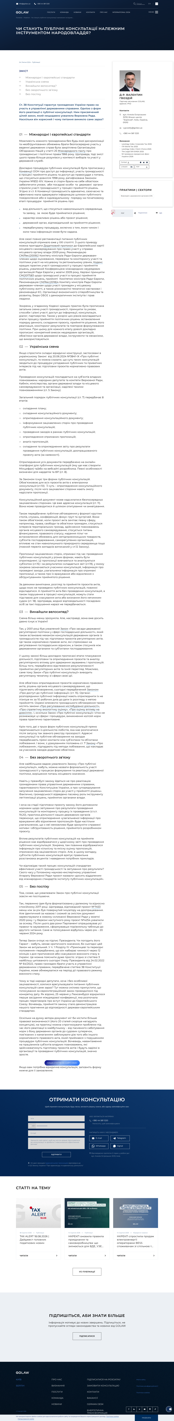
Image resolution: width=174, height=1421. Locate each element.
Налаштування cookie (26, 1419)
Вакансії (92, 1398)
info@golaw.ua (24, 4)
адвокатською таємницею (57, 1163)
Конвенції (25, 171)
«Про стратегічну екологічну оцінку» (43, 709)
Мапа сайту (140, 1380)
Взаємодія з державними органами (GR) (136, 196)
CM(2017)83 (26, 275)
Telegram (121, 1138)
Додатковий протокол (58, 245)
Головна (19, 18)
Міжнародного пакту (72, 150)
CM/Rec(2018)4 (49, 282)
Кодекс (98, 262)
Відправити (56, 1154)
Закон (64, 628)
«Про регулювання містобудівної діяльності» (69, 706)
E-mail (99, 1138)
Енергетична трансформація (97, 1411)
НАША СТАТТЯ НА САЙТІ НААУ (62, 1063)
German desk (95, 1404)
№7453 (96, 906)
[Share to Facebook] (139, 213)
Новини (77, 12)
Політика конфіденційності (147, 1386)
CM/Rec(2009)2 (29, 255)
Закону (91, 743)
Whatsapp (101, 1146)
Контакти (90, 12)
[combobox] (32, 1126)
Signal (120, 1146)
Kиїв (19, 1379)
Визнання (58, 1385)
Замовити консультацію (103, 1385)
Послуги (51, 12)
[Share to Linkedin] (139, 213)
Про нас (103, 12)
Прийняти (146, 1418)
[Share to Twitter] (139, 213)
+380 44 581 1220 (43, 4)
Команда (64, 12)
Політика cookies (112, 1416)
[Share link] (139, 213)
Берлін (20, 1385)
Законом (92, 689)
